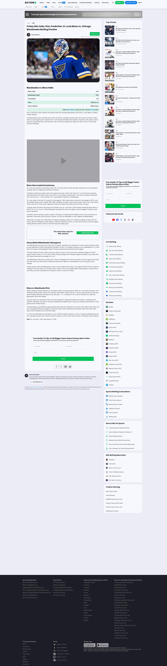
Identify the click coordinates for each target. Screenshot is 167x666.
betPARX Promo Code (120, 612)
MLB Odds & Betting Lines (30, 595)
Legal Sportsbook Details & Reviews (119, 428)
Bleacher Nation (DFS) (115, 368)
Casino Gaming (113, 487)
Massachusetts (88, 610)
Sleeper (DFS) (113, 356)
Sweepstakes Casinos (112, 511)
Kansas (86, 612)
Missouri (86, 617)
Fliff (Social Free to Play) (116, 331)
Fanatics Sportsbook (115, 311)
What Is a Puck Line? (115, 468)
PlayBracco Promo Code (121, 633)
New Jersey (87, 597)
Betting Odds (112, 416)
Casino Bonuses (110, 495)
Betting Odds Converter (115, 404)
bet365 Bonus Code (120, 587)
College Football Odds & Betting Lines (33, 587)
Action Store (26, 654)
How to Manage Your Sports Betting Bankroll (121, 448)
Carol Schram (35, 34)
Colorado (86, 595)
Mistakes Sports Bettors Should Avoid (119, 440)
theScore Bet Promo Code (121, 610)
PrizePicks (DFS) (113, 348)
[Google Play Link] (102, 645)
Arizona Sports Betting (115, 283)
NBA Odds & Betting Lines (30, 585)
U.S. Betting (111, 242)
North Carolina (88, 615)
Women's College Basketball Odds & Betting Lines (37, 592)
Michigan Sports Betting (116, 279)
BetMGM (111, 315)
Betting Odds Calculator (116, 396)
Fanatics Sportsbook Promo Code (123, 582)
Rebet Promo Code (119, 630)
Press (24, 656)
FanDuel (111, 385)
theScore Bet (112, 327)
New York (86, 585)
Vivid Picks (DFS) (114, 372)
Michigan (86, 605)
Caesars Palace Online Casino (114, 503)
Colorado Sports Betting (116, 267)
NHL (33, 23)
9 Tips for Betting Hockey (116, 472)
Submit (63, 358)
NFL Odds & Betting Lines (30, 582)
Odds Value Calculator (115, 400)
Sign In (140, 2)
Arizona (86, 592)
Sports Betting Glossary (115, 436)
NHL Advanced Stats (115, 476)
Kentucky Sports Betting (116, 287)
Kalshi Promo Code (119, 595)
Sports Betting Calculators (118, 392)
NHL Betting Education (116, 455)
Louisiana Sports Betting (116, 254)
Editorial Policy (27, 649)
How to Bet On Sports (115, 423)
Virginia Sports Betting (115, 271)
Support (25, 659)
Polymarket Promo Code (121, 590)
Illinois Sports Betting (115, 258)
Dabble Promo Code (120, 623)
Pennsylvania (87, 600)
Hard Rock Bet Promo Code (122, 615)
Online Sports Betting (115, 246)
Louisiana (86, 587)
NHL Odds (92, 110)
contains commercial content (36, 387)
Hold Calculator (113, 412)
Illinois (85, 602)
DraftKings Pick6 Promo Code (122, 620)
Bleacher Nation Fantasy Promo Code (125, 625)
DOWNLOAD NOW (87, 233)
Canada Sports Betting (115, 291)
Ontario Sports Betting (115, 295)
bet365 (111, 307)
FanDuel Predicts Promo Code (122, 592)
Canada (86, 620)
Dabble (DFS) (113, 352)
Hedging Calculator (114, 408)
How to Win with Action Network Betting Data (122, 444)
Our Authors (26, 646)
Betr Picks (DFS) (113, 360)
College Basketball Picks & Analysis (63, 590)
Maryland (86, 590)
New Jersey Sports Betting (116, 275)
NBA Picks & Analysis (59, 585)
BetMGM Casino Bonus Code (114, 499)
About (24, 644)
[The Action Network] (30, 2)
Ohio (85, 607)
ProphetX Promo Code (120, 602)
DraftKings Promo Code (121, 605)
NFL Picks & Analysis (59, 582)
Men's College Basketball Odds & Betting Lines (36, 590)
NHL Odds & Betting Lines (30, 597)
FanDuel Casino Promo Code (114, 507)
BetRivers (111, 339)
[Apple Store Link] (89, 645)
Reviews (109, 302)
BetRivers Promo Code (120, 617)
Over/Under (112, 464)
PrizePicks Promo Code (121, 638)
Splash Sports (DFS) (114, 376)
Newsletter (26, 664)
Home (28, 23)
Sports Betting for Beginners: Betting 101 (120, 432)
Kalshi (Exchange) (114, 335)
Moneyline (112, 459)
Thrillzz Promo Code (120, 635)
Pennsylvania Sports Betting (117, 263)
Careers (25, 651)
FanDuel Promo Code (120, 607)
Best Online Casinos (111, 491)
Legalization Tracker (89, 582)
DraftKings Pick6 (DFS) (115, 364)
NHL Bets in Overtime (115, 480)
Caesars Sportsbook (114, 323)
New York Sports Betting (116, 250)
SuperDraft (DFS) (114, 381)
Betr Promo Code (119, 628)
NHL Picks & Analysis (59, 595)
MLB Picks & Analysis (59, 592)
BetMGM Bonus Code (120, 585)
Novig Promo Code (119, 597)
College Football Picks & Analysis (62, 587)
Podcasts (25, 661)
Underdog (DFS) (113, 344)
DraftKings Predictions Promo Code (124, 600)
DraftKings (71, 110)
